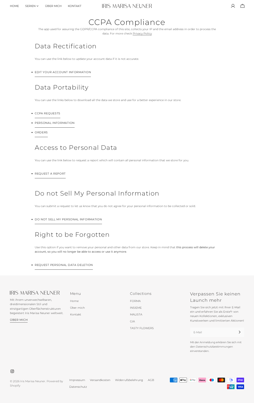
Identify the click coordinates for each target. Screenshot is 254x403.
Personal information (55, 123)
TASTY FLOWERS (142, 328)
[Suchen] (223, 6)
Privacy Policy (142, 33)
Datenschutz (78, 387)
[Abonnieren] (239, 332)
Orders (41, 132)
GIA (132, 321)
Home (74, 301)
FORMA (135, 301)
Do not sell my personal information (68, 219)
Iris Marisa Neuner (32, 381)
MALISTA (136, 314)
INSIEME (136, 307)
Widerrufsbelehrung (129, 380)
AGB (151, 380)
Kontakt (75, 314)
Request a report (50, 173)
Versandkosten (100, 380)
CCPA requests (47, 113)
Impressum (77, 380)
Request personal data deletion (64, 265)
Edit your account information (63, 72)
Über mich (19, 319)
